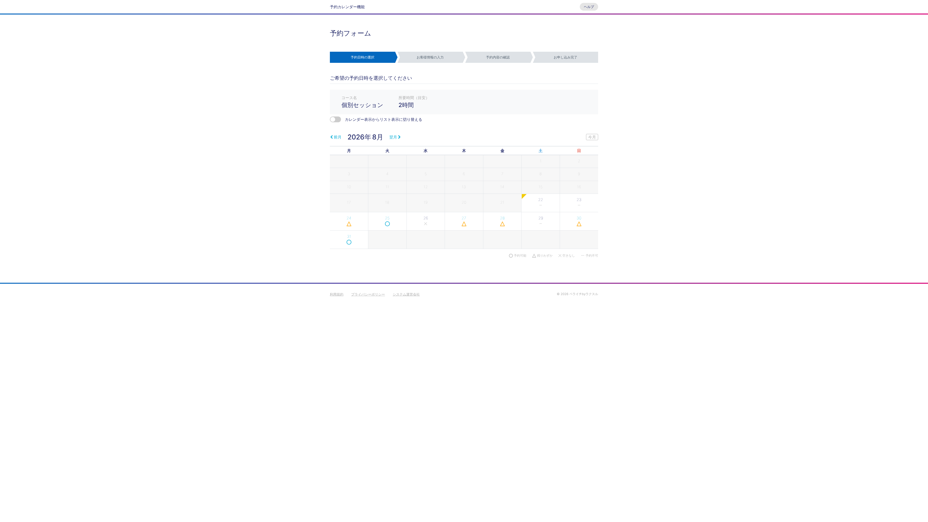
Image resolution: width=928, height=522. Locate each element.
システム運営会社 (406, 294)
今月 (592, 137)
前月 (337, 137)
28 (502, 218)
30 (579, 218)
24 (349, 218)
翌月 (393, 137)
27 (464, 218)
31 (349, 236)
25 (387, 218)
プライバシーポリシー (368, 294)
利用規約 (336, 294)
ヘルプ (589, 7)
